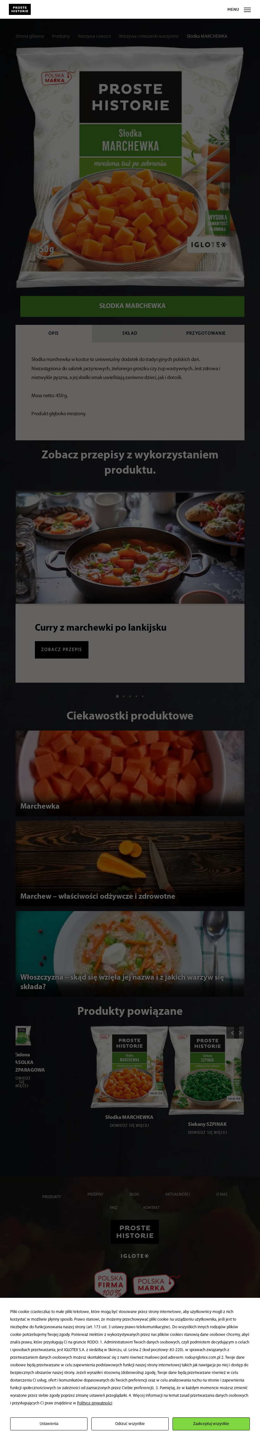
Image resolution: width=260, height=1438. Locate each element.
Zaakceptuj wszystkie (211, 1424)
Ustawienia (49, 1424)
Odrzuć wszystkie (130, 1424)
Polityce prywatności (94, 1403)
